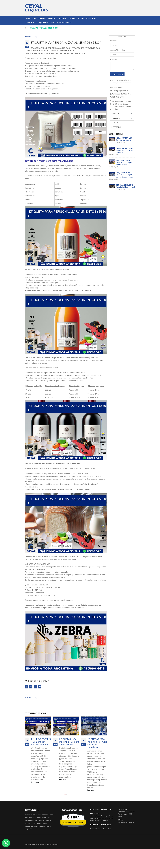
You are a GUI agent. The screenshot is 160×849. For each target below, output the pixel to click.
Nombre (113, 41)
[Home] (36, 8)
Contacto (51, 18)
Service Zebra (91, 18)
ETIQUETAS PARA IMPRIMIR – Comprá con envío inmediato (69, 743)
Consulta (113, 60)
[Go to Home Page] (25, 28)
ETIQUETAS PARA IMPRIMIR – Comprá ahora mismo (41, 742)
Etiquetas (61, 18)
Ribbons (81, 18)
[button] (65, 795)
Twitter (30, 686)
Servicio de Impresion (64, 22)
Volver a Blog (32, 37)
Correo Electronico (117, 50)
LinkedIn (35, 686)
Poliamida (72, 18)
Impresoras (31, 22)
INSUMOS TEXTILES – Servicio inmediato (124, 139)
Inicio (28, 18)
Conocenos (42, 18)
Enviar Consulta (117, 74)
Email (39, 686)
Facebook (26, 686)
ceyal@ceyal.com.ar (126, 822)
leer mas (34, 779)
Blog (34, 18)
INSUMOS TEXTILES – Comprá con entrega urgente (124, 150)
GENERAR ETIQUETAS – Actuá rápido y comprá (97, 742)
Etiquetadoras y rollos (46, 22)
